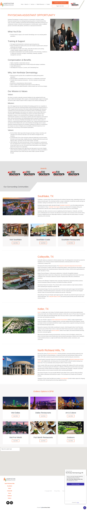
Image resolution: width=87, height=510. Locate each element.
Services (32, 4)
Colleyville (9, 490)
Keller (9, 488)
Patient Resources (40, 4)
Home (22, 4)
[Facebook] (7, 502)
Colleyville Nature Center (54, 296)
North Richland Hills (9, 483)
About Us (26, 4)
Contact (48, 4)
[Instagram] (11, 502)
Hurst (9, 493)
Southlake (9, 486)
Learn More (15, 242)
